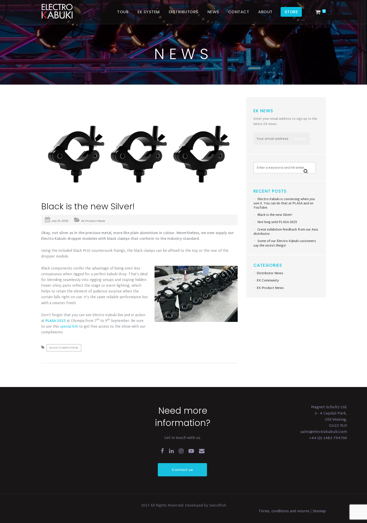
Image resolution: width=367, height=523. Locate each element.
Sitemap (319, 511)
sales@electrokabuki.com (323, 432)
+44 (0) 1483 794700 (328, 438)
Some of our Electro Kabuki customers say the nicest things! (284, 243)
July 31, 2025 (59, 221)
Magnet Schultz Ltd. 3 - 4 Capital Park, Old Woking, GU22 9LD (329, 416)
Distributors (183, 12)
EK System (149, 12)
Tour (123, 12)
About (265, 12)
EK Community (268, 281)
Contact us (182, 469)
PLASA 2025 (55, 321)
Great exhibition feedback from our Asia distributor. (285, 232)
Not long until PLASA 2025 (277, 222)
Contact (238, 12)
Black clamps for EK (63, 348)
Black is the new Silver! (274, 215)
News (213, 12)
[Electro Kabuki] (63, 11)
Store (291, 12)
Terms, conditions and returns (284, 511)
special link (69, 327)
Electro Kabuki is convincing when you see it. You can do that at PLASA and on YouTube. (284, 203)
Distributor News (270, 273)
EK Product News (93, 221)
